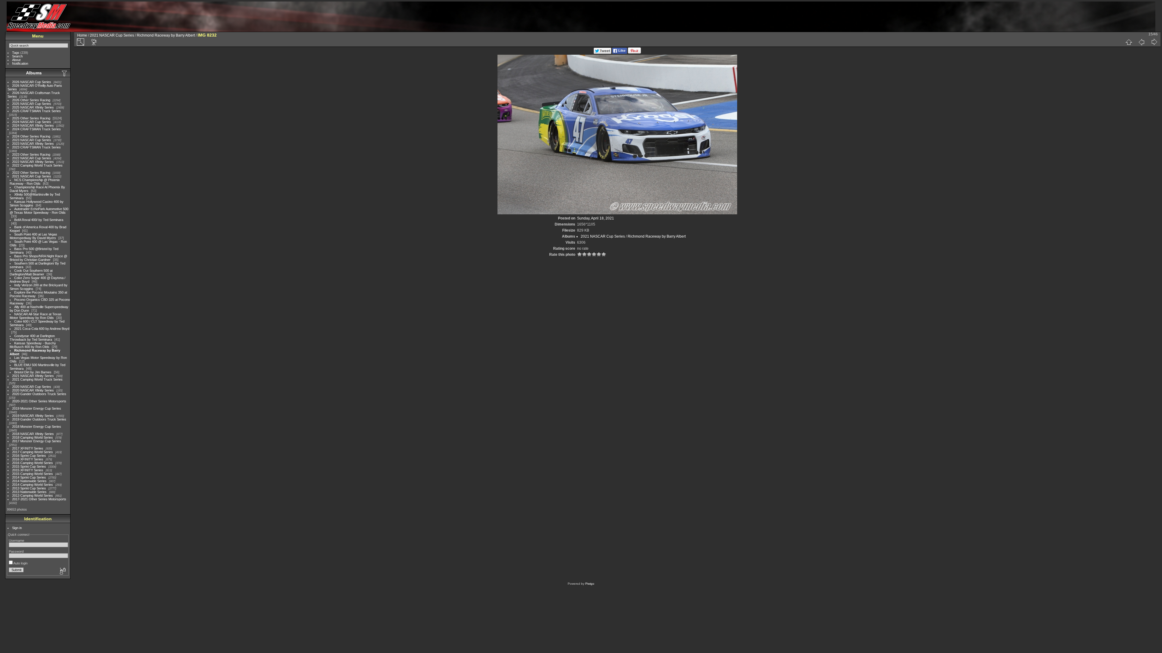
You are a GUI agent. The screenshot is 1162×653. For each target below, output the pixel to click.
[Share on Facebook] (619, 52)
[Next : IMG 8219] (1154, 42)
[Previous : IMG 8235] (1141, 42)
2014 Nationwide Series (29, 481)
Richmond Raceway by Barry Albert (166, 35)
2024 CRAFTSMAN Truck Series (36, 129)
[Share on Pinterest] (634, 52)
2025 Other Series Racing (31, 118)
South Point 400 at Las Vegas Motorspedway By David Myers (33, 236)
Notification (20, 63)
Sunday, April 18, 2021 (595, 218)
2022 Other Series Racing (31, 172)
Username (16, 540)
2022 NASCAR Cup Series (31, 158)
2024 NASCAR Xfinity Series (33, 125)
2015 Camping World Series (32, 474)
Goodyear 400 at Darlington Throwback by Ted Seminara (32, 337)
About (16, 60)
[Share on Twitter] (602, 52)
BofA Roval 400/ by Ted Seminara (38, 220)
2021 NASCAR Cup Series (31, 176)
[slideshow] (94, 42)
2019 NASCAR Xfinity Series (33, 415)
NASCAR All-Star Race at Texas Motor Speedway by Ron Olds (35, 316)
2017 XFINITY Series (27, 448)
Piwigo (589, 583)
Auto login (20, 563)
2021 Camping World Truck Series (37, 379)
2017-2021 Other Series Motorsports (39, 499)
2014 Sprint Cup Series (29, 477)
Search (17, 56)
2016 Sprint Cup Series (29, 455)
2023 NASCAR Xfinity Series (33, 143)
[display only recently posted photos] (65, 73)
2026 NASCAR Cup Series (31, 82)
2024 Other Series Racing (31, 136)
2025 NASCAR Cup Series (31, 104)
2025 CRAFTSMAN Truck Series (36, 111)
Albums (34, 72)
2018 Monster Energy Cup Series (36, 426)
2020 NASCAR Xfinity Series (33, 390)
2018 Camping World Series (32, 437)
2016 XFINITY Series (27, 459)
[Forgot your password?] (62, 571)
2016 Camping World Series (32, 463)
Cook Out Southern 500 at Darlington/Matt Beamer (31, 272)
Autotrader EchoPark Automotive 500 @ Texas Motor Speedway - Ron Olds (39, 210)
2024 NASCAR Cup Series (31, 122)
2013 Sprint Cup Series (29, 488)
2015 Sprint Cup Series (29, 466)
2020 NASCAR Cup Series (31, 386)
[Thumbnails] (1128, 42)
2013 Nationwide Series (29, 492)
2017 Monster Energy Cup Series (36, 441)
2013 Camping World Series (32, 495)
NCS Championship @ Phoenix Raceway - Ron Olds (35, 181)
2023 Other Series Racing (31, 154)
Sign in (17, 528)
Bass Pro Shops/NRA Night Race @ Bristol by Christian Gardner (38, 258)
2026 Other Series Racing (31, 100)
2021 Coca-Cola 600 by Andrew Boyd (41, 328)
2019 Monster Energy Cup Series (36, 408)
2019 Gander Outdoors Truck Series (39, 419)
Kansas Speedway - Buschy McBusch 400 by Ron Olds (33, 345)
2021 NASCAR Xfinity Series (33, 376)
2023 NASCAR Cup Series (31, 140)
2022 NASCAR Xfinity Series (33, 162)
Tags (15, 52)
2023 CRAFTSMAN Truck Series (36, 147)
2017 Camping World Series (32, 452)
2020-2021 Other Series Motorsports (39, 401)
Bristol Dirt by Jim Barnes (32, 372)
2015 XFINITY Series (27, 470)
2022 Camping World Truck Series (37, 165)
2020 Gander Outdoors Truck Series (39, 394)
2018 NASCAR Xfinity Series (33, 434)
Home (82, 35)
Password (16, 551)
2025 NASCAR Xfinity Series (33, 107)
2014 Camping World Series (32, 484)
